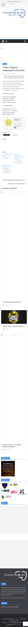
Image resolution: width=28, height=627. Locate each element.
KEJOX (13, 73)
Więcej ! (16, 123)
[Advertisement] (14, 29)
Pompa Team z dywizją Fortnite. (13, 326)
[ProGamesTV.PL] (3, 41)
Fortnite (5, 63)
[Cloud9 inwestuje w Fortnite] (14, 192)
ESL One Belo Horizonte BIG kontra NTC (14, 180)
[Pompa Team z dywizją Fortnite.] (14, 311)
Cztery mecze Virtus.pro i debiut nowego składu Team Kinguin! (19, 156)
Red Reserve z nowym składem (16, 184)
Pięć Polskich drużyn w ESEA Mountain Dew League (7, 167)
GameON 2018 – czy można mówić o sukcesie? (12, 446)
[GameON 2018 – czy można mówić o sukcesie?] (14, 335)
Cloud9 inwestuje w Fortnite (12, 302)
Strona (20, 123)
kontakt (15, 607)
